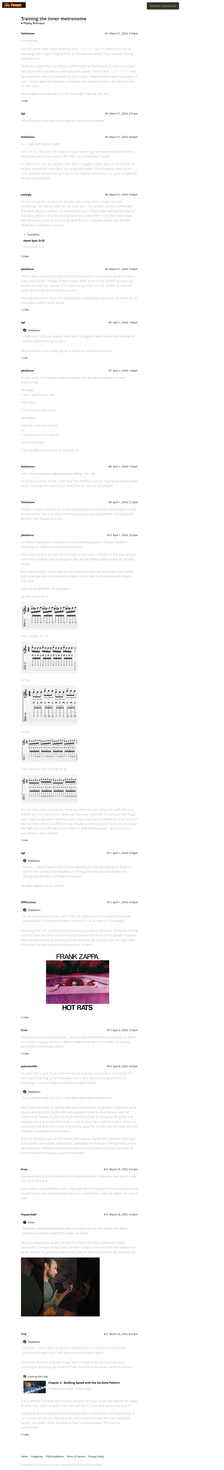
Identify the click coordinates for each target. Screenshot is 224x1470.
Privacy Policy (96, 1456)
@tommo (86, 49)
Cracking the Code (37, 1376)
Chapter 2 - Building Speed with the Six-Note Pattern (84, 1383)
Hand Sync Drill (33, 240)
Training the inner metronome (53, 19)
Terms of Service (76, 1456)
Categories (37, 1456)
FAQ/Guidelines (55, 1456)
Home (24, 1456)
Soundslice (33, 234)
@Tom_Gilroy (120, 71)
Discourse (45, 1465)
